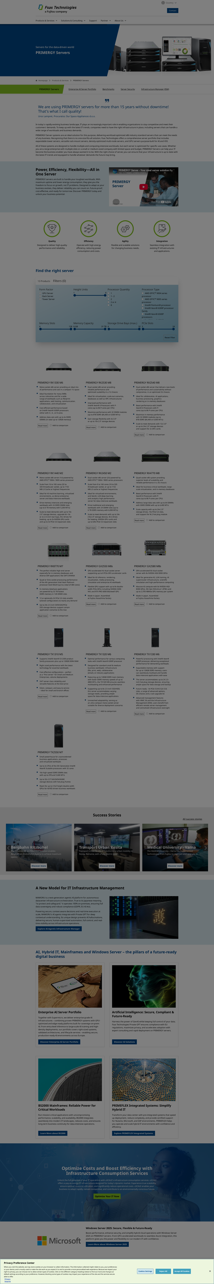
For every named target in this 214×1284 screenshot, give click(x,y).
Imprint (8, 1281)
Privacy (7, 1279)
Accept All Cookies (181, 1271)
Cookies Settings (145, 1271)
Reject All (163, 1271)
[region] (107, 1271)
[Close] (210, 1271)
